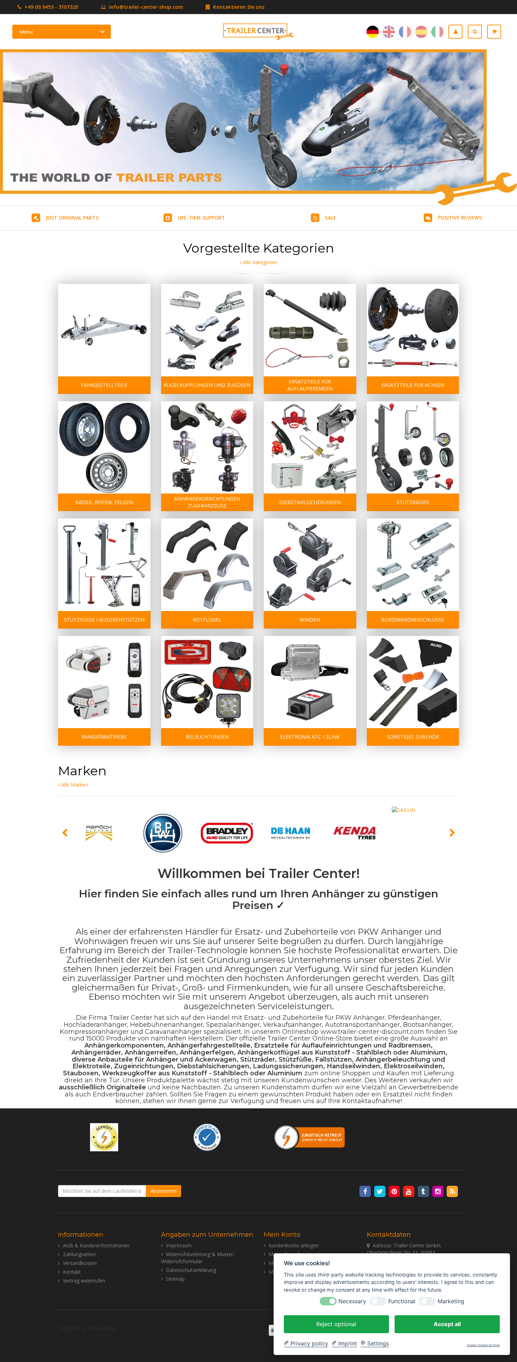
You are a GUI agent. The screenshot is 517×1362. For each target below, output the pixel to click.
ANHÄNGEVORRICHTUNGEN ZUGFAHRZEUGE (207, 502)
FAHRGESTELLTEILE (104, 385)
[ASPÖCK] (99, 833)
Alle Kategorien (259, 262)
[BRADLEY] (227, 833)
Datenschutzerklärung (191, 1270)
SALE (330, 217)
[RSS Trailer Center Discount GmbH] (452, 1191)
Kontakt (72, 1271)
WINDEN (310, 619)
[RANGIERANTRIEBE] (104, 682)
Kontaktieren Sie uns (238, 7)
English (389, 32)
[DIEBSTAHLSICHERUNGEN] (310, 447)
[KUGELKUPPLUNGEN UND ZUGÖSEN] (207, 330)
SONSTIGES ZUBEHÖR (413, 736)
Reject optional (336, 1323)
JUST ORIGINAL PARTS (72, 217)
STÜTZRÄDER (413, 502)
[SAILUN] (418, 833)
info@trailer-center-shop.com (146, 7)
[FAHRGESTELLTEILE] (104, 330)
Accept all (447, 1323)
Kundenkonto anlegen (294, 1245)
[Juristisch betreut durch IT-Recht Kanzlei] (310, 1136)
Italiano (437, 32)
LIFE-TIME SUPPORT (201, 217)
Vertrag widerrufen (84, 1280)
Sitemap (175, 1278)
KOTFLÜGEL (207, 619)
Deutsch (372, 32)
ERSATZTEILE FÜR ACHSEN (412, 385)
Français (405, 32)
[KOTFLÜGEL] (207, 564)
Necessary (352, 1301)
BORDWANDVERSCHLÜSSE (412, 619)
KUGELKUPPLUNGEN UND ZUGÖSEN (207, 385)
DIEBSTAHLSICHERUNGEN (310, 502)
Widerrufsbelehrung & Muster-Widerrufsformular (198, 1258)
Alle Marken (74, 784)
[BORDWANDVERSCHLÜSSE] (413, 564)
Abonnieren (164, 1191)
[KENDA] (354, 833)
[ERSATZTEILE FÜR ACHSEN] (413, 330)
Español (421, 32)
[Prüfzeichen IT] (104, 1136)
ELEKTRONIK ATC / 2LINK (310, 736)
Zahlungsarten (79, 1254)
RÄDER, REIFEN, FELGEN (104, 502)
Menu (26, 31)
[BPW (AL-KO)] (163, 833)
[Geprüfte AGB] (207, 1136)
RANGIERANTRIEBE (104, 736)
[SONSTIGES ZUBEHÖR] (413, 682)
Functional (401, 1301)
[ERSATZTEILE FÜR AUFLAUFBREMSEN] (310, 330)
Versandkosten (80, 1263)
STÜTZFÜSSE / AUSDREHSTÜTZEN (104, 619)
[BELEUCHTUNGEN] (207, 682)
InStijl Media (101, 1328)
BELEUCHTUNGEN (207, 736)
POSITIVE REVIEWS (460, 217)
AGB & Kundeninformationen (96, 1245)
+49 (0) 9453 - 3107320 (50, 7)
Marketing (451, 1301)
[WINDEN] (310, 564)
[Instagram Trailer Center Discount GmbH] (438, 1191)
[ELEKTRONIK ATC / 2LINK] (310, 682)
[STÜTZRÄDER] (413, 447)
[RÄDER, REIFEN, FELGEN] (104, 447)
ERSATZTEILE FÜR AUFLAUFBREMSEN (310, 385)
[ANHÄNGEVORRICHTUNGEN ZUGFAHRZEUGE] (207, 447)
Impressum (179, 1245)
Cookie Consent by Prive (483, 1345)
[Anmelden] (458, 32)
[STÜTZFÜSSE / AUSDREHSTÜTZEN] (104, 564)
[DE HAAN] (291, 833)
